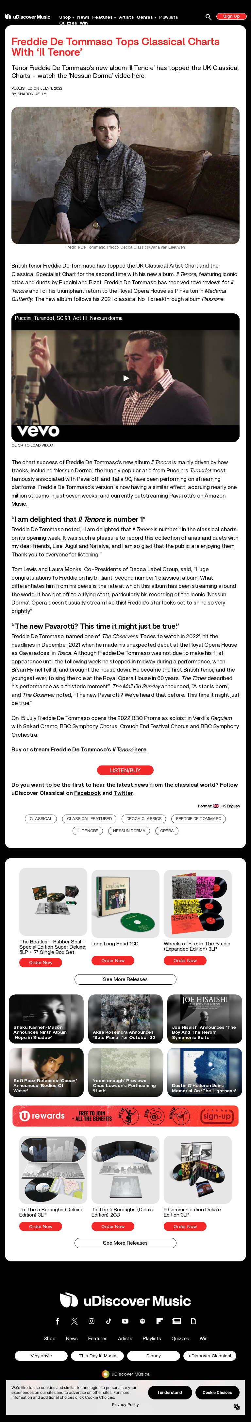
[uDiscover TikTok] (108, 1321)
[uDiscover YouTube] (125, 1321)
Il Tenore (87, 831)
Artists (126, 17)
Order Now (40, 962)
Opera (167, 831)
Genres (145, 17)
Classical (41, 819)
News (83, 17)
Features (102, 17)
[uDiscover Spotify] (142, 1321)
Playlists (168, 17)
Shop (65, 17)
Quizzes (68, 23)
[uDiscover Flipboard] (159, 1321)
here (140, 749)
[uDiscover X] (74, 1321)
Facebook (87, 793)
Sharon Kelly (31, 94)
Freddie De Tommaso (198, 819)
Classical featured (89, 819)
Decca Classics (143, 819)
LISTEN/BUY (125, 770)
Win (84, 23)
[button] (53, 917)
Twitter (123, 793)
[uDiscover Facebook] (57, 1321)
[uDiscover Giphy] (193, 1321)
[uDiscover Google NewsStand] (176, 1321)
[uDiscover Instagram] (91, 1321)
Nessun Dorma (129, 831)
